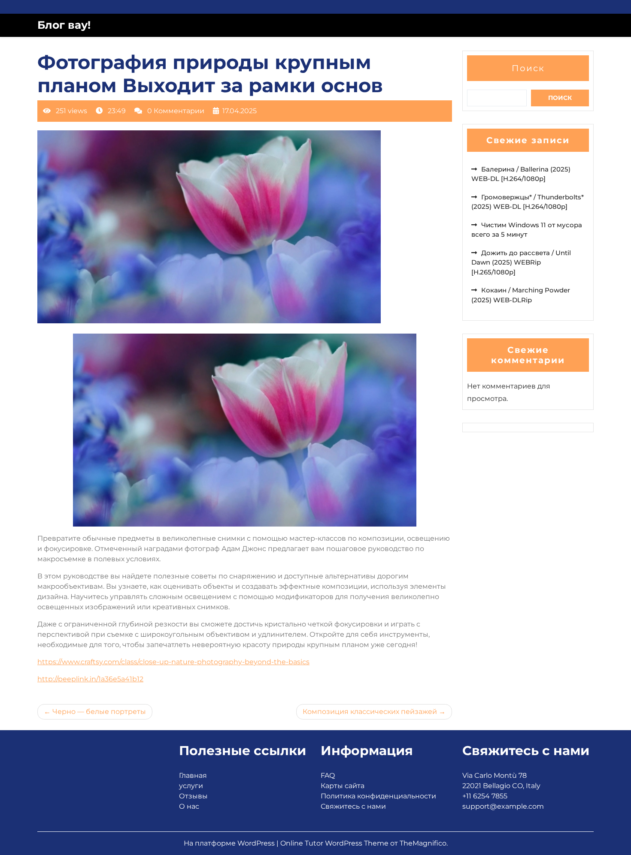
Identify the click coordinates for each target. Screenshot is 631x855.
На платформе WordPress (230, 843)
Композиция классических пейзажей (370, 711)
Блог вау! (64, 24)
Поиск (528, 68)
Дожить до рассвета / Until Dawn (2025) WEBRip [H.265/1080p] (521, 262)
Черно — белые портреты (99, 711)
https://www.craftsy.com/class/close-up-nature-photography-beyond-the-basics (173, 662)
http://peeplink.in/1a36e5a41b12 (90, 679)
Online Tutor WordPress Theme (335, 843)
